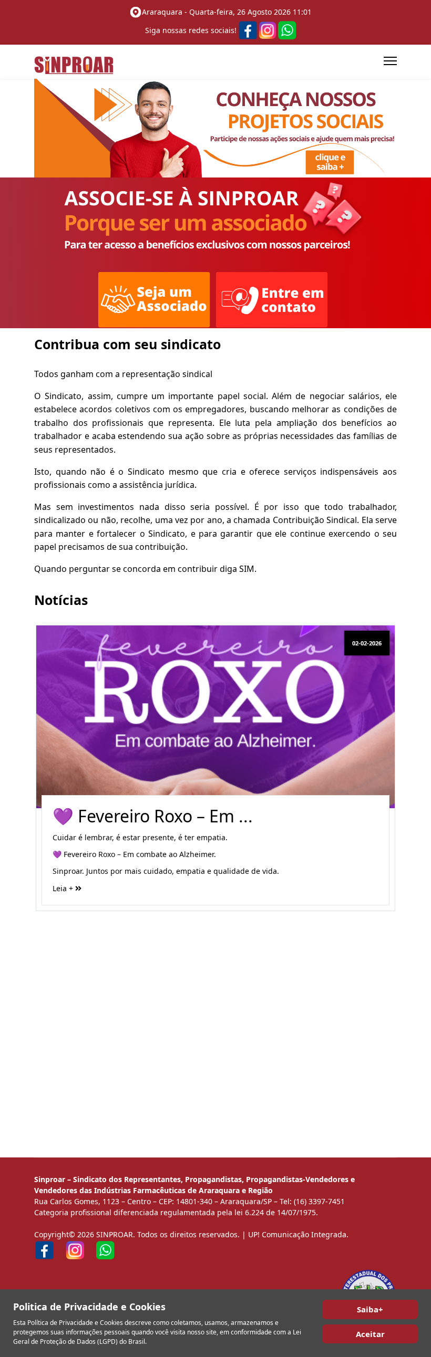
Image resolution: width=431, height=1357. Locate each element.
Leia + (64, 888)
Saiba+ (370, 1309)
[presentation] (45, 779)
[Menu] (390, 61)
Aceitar (370, 1334)
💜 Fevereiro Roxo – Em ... (153, 816)
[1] (215, 128)
